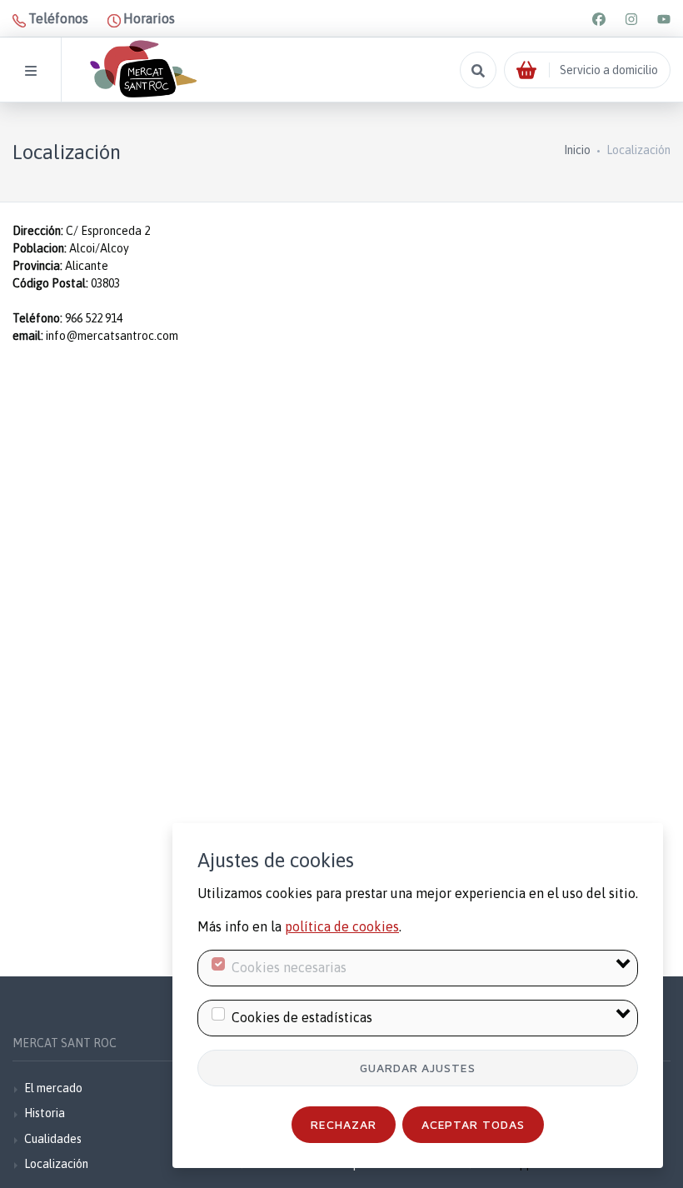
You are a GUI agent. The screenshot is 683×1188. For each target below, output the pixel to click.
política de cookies (342, 926)
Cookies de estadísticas (302, 1017)
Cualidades (53, 1139)
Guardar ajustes (418, 1068)
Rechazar (343, 1124)
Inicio (577, 150)
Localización (56, 1164)
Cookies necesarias (289, 967)
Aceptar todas (473, 1124)
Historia (44, 1113)
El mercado (53, 1088)
